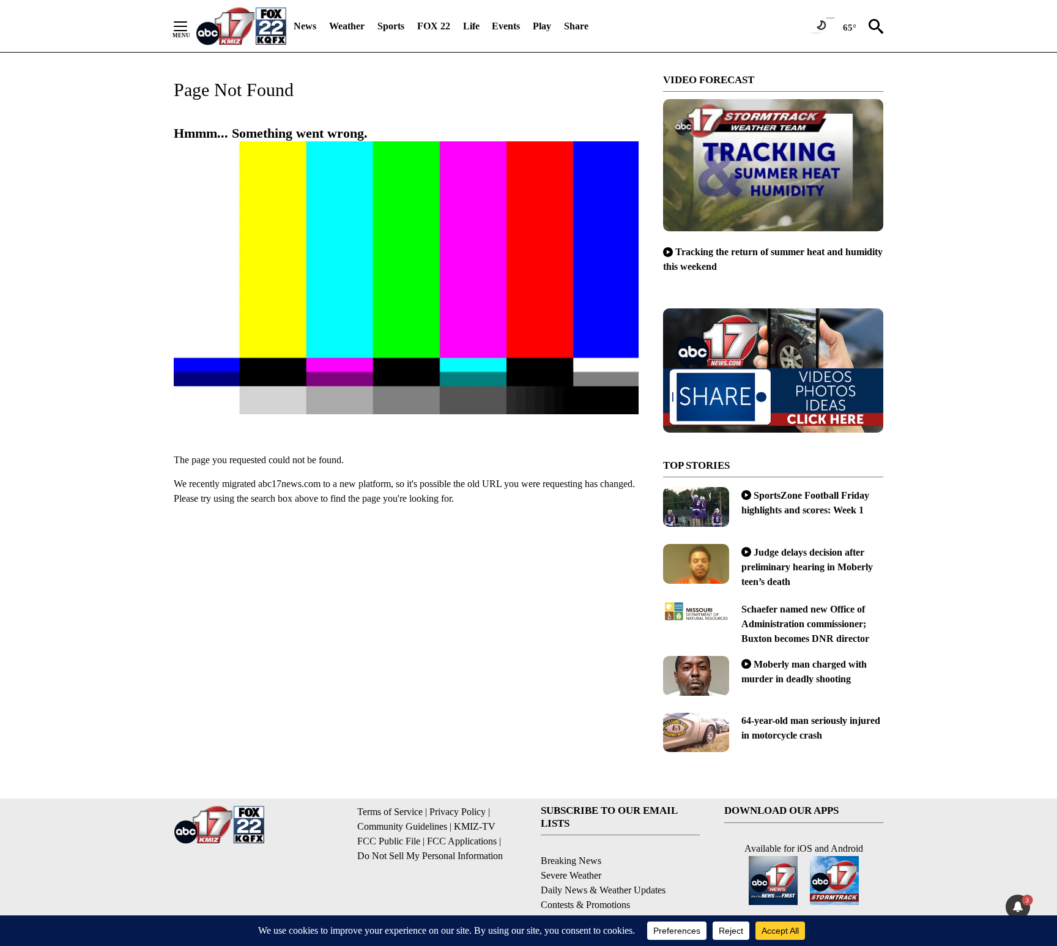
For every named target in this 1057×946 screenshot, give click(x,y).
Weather (347, 26)
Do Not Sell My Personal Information (430, 856)
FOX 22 (433, 26)
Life (471, 26)
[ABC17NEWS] (241, 26)
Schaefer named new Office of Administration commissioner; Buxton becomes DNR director (805, 624)
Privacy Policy (457, 811)
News (305, 26)
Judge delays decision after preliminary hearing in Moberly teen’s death (807, 567)
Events (506, 26)
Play (542, 26)
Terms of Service (390, 811)
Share (576, 26)
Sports (390, 26)
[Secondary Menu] (190, 26)
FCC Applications (462, 841)
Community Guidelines (402, 826)
